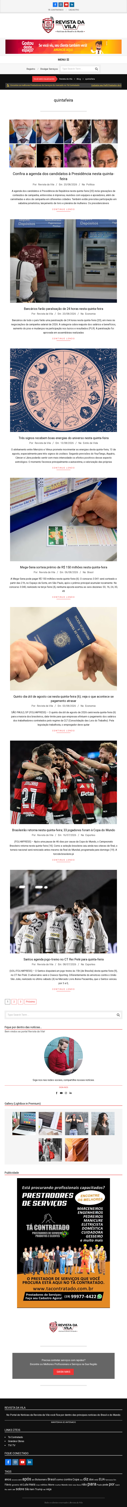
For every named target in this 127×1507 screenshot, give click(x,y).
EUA (102, 1479)
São (27, 1489)
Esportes (90, 835)
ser (13, 1489)
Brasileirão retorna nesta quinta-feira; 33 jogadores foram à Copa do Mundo (63, 830)
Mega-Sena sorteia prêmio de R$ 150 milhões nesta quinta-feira (63, 567)
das (81, 1480)
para (92, 1484)
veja (48, 1489)
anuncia (15, 1480)
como (59, 1479)
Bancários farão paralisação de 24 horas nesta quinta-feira (63, 309)
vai (44, 1489)
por (112, 1484)
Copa (75, 1479)
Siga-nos (63, 1087)
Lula (25, 1484)
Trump (38, 1489)
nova (74, 1485)
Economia (90, 313)
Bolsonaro (41, 1479)
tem (32, 1489)
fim (115, 1480)
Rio (6, 1489)
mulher (58, 1485)
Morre (51, 1484)
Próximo (30, 1001)
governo (15, 1485)
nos (70, 1484)
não (84, 1484)
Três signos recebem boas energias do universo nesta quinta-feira (64, 438)
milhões (44, 1485)
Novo (79, 1485)
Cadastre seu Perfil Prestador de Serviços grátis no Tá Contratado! (89, 85)
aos (20, 1479)
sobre (20, 1489)
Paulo (99, 1485)
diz (85, 1479)
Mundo (64, 1485)
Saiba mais (63, 1371)
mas (38, 1485)
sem (10, 1489)
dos (91, 1479)
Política (90, 184)
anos (8, 1479)
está (96, 1480)
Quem (117, 1485)
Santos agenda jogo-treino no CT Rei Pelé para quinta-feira (64, 959)
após (26, 1479)
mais (32, 1484)
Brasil (90, 572)
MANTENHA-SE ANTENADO (63, 1422)
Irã (21, 1484)
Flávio (8, 1484)
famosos (109, 1480)
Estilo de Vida (90, 443)
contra (68, 1479)
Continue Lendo (63, 209)
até (33, 1480)
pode (105, 1484)
